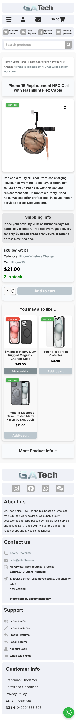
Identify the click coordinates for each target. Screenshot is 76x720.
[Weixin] (60, 488)
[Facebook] (31, 488)
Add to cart (44, 291)
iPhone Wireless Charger (37, 256)
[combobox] (34, 45)
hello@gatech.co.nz (22, 560)
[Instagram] (16, 488)
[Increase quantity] (13, 289)
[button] (65, 107)
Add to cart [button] (56, 371)
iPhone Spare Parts (38, 61)
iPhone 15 (18, 262)
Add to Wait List (20, 371)
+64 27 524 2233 (20, 553)
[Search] (68, 45)
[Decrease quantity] (13, 292)
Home (7, 61)
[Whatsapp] (45, 488)
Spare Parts (19, 61)
